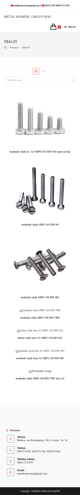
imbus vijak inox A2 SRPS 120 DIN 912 (40, 338)
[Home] (5, 47)
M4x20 (26, 47)
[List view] (44, 71)
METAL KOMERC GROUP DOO (27, 17)
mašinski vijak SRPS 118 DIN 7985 (40, 317)
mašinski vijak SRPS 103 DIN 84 (40, 224)
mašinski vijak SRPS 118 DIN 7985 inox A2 (40, 378)
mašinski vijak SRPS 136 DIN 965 (40, 297)
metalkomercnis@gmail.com (32, 473)
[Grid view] (36, 71)
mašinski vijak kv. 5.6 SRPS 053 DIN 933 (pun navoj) (40, 151)
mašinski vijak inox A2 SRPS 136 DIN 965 (40, 358)
